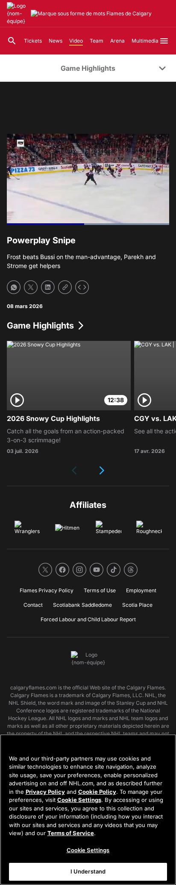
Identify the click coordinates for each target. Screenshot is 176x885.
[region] (88, 809)
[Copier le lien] (65, 287)
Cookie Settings (79, 799)
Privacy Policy (45, 791)
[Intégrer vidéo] (82, 287)
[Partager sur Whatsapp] (14, 287)
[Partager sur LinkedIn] (48, 287)
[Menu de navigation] (164, 41)
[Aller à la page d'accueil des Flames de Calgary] (17, 13)
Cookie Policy (97, 791)
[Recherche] (12, 41)
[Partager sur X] (31, 287)
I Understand (88, 871)
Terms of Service (70, 833)
